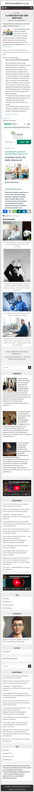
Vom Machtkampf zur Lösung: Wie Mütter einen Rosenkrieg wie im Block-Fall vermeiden (17, 244)
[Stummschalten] (26, 494)
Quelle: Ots (6, 118)
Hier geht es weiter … (12, 114)
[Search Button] (31, 8)
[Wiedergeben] (5, 494)
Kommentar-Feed (8, 605)
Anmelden (6, 598)
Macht (12, 216)
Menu (5, 8)
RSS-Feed (12, 20)
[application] (17, 488)
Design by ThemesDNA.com (17, 789)
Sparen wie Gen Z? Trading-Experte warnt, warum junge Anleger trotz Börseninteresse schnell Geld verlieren (16, 531)
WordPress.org (7, 608)
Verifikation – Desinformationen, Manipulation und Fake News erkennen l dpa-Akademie (17, 516)
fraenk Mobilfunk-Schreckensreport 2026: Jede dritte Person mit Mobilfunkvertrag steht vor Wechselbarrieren (17, 524)
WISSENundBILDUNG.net (17, 3)
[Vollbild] (29, 494)
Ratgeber (17, 13)
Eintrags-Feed (7, 601)
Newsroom (21, 26)
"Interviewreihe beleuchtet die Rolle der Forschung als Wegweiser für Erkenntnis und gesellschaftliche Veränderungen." (24, 385)
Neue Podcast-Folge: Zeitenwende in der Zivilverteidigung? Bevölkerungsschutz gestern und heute (15, 553)
